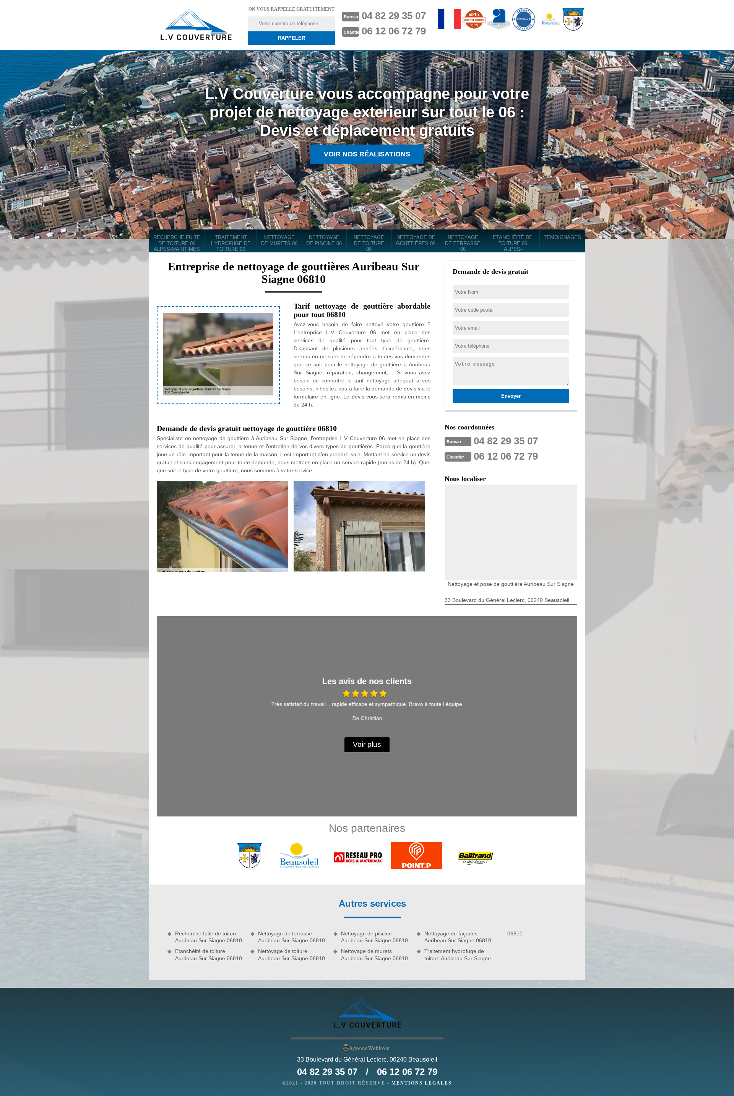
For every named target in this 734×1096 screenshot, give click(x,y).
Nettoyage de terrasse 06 (463, 243)
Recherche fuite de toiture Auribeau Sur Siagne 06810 (208, 936)
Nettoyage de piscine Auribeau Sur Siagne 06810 (374, 936)
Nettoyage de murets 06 (279, 240)
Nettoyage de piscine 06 (324, 240)
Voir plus (367, 744)
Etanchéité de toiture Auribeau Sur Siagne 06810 (208, 954)
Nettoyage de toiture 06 (369, 243)
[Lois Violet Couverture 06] (195, 25)
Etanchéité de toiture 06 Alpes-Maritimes (513, 243)
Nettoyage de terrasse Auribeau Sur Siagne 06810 (291, 936)
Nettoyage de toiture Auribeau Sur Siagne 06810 (291, 954)
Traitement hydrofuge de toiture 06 (231, 243)
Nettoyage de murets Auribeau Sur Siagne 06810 (374, 954)
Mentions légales (421, 1083)
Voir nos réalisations (367, 154)
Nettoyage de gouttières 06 (415, 240)
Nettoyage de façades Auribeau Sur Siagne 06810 (457, 936)
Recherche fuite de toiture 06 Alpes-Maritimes (176, 243)
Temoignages (562, 237)
